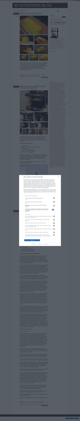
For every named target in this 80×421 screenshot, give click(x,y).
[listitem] (40, 195)
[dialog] (40, 210)
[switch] (53, 198)
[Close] (59, 177)
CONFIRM (32, 240)
